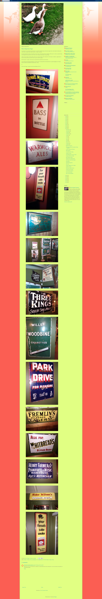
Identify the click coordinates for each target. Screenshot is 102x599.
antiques (25, 559)
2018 (66, 127)
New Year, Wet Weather (69, 173)
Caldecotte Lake (68, 86)
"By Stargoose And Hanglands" (70, 65)
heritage (28, 559)
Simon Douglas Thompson (74, 187)
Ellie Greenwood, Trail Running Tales (71, 83)
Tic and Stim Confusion (69, 170)
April (67, 140)
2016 (66, 175)
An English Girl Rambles (69, 95)
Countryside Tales (68, 74)
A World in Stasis (68, 153)
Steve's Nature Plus (68, 69)
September (68, 133)
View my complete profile (68, 201)
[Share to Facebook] (41, 558)
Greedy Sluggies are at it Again (71, 165)
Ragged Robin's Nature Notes (70, 53)
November (68, 131)
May (67, 139)
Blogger (55, 596)
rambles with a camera (69, 80)
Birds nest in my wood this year (69, 90)
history (31, 559)
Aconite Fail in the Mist (69, 169)
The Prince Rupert (46, 559)
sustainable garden (68, 62)
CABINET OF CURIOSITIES (69, 56)
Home (42, 587)
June (67, 137)
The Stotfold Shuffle (68, 66)
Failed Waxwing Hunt (69, 162)
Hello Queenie (68, 150)
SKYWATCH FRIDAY (68, 96)
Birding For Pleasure (68, 48)
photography (34, 559)
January (67, 144)
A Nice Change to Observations (69, 51)
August (67, 135)
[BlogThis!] (39, 558)
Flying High (67, 161)
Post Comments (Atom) (44, 590)
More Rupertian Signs (69, 157)
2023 (66, 120)
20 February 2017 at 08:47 (39, 565)
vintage (50, 559)
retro (37, 559)
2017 (66, 128)
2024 (66, 119)
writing (53, 559)
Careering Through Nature (38, 6)
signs (42, 559)
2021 (66, 123)
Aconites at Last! (68, 166)
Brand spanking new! (68, 63)
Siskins (66, 87)
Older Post (60, 587)
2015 (66, 176)
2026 (66, 116)
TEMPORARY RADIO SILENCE (70, 99)
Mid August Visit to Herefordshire (70, 54)
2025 (66, 117)
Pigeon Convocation (69, 145)
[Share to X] (40, 558)
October (67, 132)
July (67, 136)
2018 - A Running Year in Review (70, 84)
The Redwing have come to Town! (71, 154)
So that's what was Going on (70, 149)
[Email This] (38, 558)
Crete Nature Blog (68, 68)
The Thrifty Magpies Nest (69, 89)
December (68, 129)
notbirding (67, 77)
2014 (66, 178)
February (67, 143)
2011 (66, 182)
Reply (25, 568)
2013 (66, 179)
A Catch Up (67, 75)
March (67, 141)
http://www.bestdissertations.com (29, 565)
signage (39, 559)
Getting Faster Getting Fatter (70, 158)
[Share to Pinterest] (42, 558)
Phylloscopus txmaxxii (68, 78)
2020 (66, 124)
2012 (66, 180)
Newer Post (24, 587)
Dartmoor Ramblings (68, 98)
